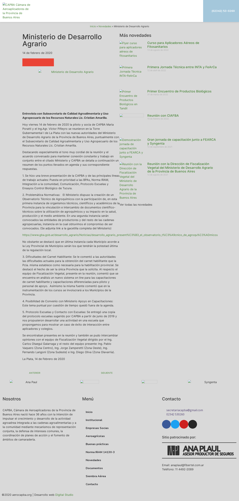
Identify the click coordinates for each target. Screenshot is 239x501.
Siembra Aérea (96, 476)
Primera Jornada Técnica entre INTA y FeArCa (182, 67)
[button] (191, 11)
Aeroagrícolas (95, 436)
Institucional (94, 420)
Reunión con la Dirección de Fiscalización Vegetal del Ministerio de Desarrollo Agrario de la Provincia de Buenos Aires (180, 167)
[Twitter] (175, 424)
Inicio (93, 26)
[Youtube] (184, 424)
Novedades (105, 26)
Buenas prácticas (97, 444)
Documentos (94, 468)
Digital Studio (64, 494)
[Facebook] (166, 424)
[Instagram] (192, 424)
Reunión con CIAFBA (163, 115)
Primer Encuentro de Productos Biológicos (179, 91)
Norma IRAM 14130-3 (100, 452)
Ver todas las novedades (136, 204)
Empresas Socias (97, 428)
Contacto (92, 484)
